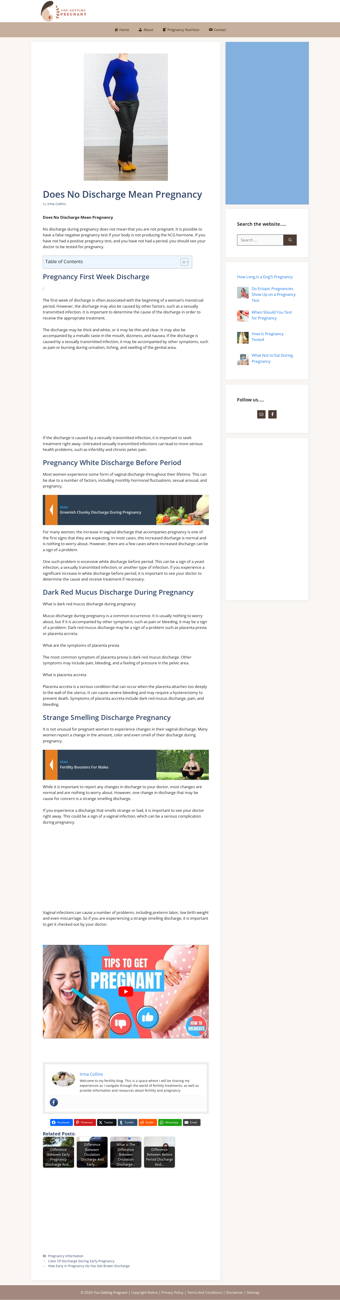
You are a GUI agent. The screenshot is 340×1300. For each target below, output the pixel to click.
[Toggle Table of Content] (182, 262)
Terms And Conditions (204, 1292)
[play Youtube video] (126, 991)
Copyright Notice (144, 1292)
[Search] (290, 240)
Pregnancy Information (65, 1256)
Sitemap (253, 1292)
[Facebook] (54, 1102)
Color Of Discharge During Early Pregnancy (81, 1261)
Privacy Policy (172, 1292)
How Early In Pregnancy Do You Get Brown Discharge (89, 1266)
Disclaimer (234, 1292)
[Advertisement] (126, 394)
